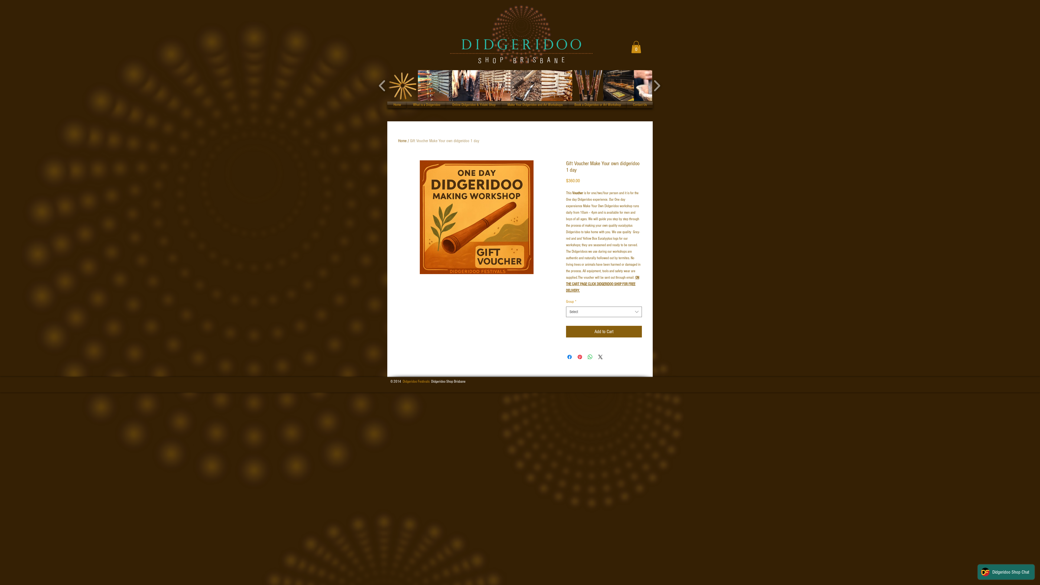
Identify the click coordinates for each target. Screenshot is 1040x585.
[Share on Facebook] (569, 357)
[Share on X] (600, 357)
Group (571, 302)
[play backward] (382, 85)
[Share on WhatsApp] (590, 357)
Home (402, 140)
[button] (636, 47)
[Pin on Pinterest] (580, 357)
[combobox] (604, 312)
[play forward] (657, 85)
